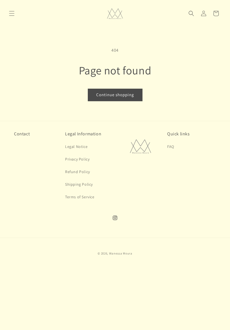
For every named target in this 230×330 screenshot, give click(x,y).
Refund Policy (77, 171)
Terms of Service (80, 196)
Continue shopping (115, 94)
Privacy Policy (77, 159)
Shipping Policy (79, 184)
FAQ (170, 146)
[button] (12, 13)
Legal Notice (76, 146)
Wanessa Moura (120, 253)
